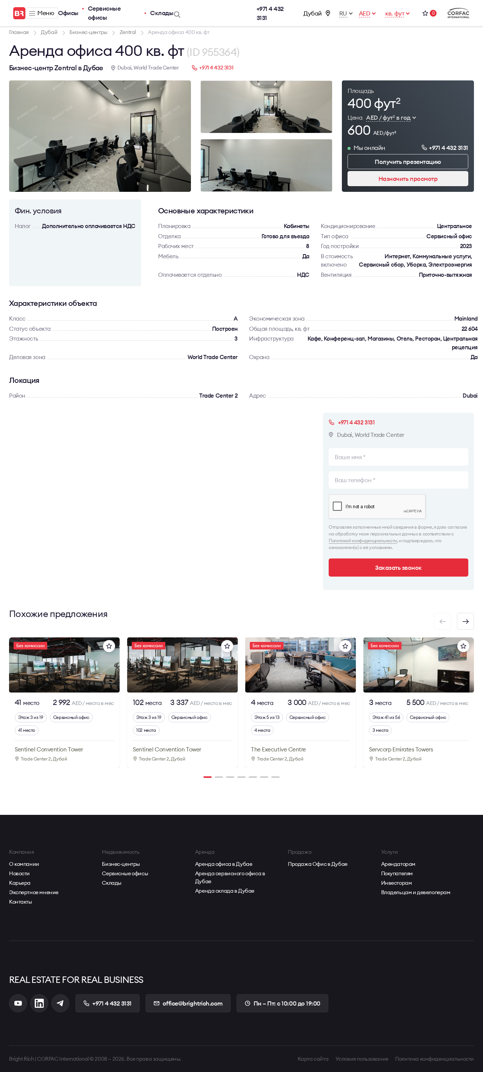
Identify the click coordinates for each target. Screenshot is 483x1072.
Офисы (68, 13)
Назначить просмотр (407, 178)
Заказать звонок (398, 567)
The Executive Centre (278, 749)
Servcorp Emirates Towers (401, 749)
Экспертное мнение (33, 892)
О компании (24, 864)
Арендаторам (398, 864)
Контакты (20, 901)
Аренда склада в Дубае (224, 890)
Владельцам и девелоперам (416, 892)
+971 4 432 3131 (270, 13)
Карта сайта (313, 1058)
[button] (465, 621)
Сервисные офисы (104, 13)
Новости (19, 873)
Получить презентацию (408, 161)
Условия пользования (361, 1058)
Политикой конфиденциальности (363, 540)
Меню (45, 13)
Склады (161, 13)
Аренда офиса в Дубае (223, 864)
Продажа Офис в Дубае (318, 864)
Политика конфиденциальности (434, 1058)
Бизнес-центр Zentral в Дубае (56, 67)
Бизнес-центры (121, 864)
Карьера (20, 882)
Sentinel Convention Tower (49, 749)
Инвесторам (396, 882)
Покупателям (397, 873)
